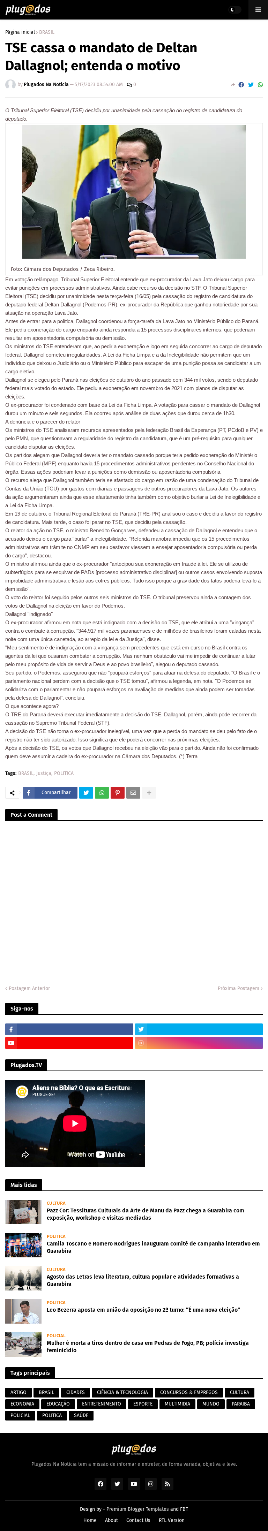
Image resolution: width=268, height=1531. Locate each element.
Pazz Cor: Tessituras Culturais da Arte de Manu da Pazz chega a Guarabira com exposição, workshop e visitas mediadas (145, 1214)
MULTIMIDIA (177, 1404)
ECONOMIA (22, 1404)
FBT (184, 1509)
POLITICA (64, 773)
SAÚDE (81, 1415)
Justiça (43, 773)
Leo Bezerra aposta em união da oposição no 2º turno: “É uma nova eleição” (143, 1310)
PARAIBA (241, 1404)
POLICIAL (20, 1415)
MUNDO (210, 1404)
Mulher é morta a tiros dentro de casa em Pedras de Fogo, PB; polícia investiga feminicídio (148, 1347)
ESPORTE (142, 1404)
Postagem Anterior (29, 988)
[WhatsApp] (260, 84)
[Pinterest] (118, 793)
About (111, 1520)
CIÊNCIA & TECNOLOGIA (122, 1392)
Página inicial (20, 32)
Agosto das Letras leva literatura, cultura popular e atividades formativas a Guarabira (143, 1280)
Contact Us (138, 1520)
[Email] (133, 793)
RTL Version (172, 1520)
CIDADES (75, 1392)
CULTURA (239, 1392)
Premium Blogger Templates (137, 1509)
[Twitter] (251, 84)
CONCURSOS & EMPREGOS (189, 1392)
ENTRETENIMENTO (101, 1404)
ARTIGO (18, 1392)
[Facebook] (241, 84)
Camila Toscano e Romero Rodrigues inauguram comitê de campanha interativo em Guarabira (153, 1247)
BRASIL (46, 32)
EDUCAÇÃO (58, 1404)
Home (90, 1520)
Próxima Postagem (238, 988)
